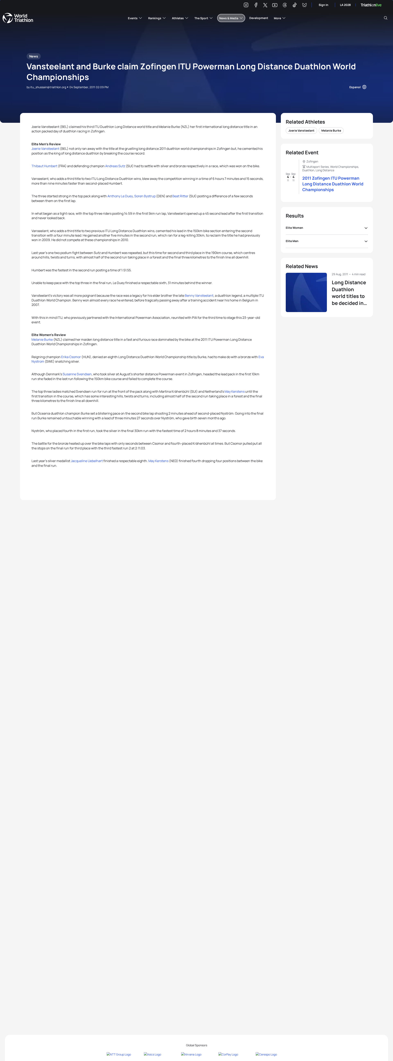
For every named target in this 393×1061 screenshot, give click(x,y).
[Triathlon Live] (371, 5)
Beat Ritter (180, 196)
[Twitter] (265, 5)
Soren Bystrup (145, 196)
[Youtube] (274, 5)
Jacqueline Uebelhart (87, 461)
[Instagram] (246, 6)
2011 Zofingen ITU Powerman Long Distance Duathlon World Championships (332, 183)
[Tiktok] (294, 6)
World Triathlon (17, 18)
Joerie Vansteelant (45, 148)
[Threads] (284, 6)
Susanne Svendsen (77, 374)
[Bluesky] (304, 6)
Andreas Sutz (115, 166)
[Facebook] (255, 6)
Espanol (355, 87)
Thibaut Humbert (44, 166)
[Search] (386, 18)
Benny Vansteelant (199, 295)
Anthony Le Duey (120, 196)
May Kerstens (235, 391)
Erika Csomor (71, 357)
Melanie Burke (42, 339)
